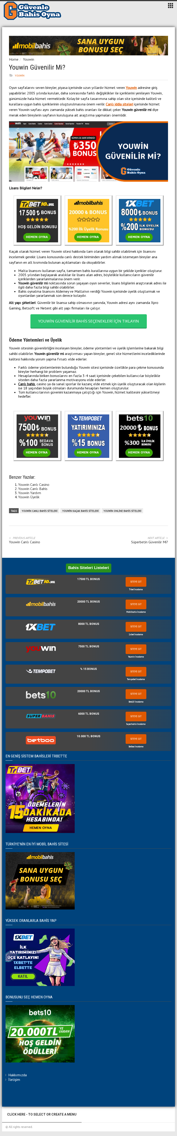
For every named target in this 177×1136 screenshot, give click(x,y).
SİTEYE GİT (136, 582)
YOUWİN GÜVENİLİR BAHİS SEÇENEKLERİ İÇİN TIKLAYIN (88, 321)
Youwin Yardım (29, 492)
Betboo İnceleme (136, 746)
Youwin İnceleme (136, 656)
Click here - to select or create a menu (42, 1114)
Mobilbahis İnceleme (136, 612)
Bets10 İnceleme (136, 701)
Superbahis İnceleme (135, 724)
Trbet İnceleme (136, 589)
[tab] (88, 584)
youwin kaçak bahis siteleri (80, 511)
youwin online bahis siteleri (122, 511)
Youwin (28, 59)
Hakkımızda (17, 1075)
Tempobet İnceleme (136, 679)
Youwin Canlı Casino (33, 484)
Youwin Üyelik (28, 497)
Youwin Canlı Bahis (32, 488)
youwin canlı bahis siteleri (39, 511)
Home (13, 59)
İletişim (14, 1079)
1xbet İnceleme (136, 634)
